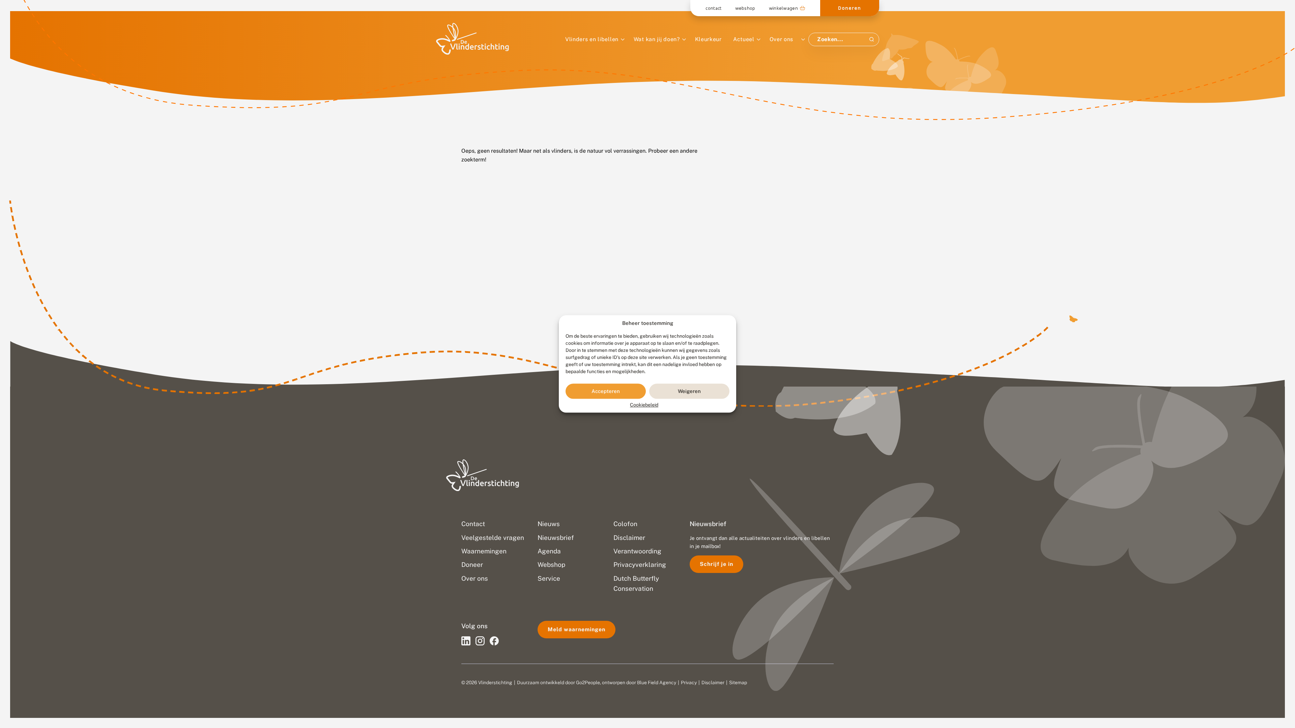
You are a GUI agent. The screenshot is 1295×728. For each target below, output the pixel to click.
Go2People (588, 682)
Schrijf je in (716, 564)
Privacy (689, 682)
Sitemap (738, 682)
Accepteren (606, 391)
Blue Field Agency (656, 682)
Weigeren (689, 391)
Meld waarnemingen (576, 629)
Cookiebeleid (644, 405)
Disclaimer (712, 682)
